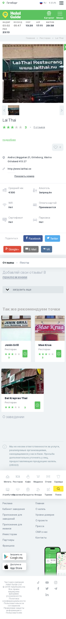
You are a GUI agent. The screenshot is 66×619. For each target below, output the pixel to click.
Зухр (29, 24)
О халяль (41, 509)
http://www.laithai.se (19, 168)
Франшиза (8, 545)
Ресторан (45, 38)
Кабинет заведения (14, 509)
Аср (39, 24)
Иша (6, 31)
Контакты (41, 537)
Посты (24, 262)
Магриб (50, 24)
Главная (30, 38)
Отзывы (8, 262)
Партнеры (8, 540)
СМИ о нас (42, 532)
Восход (18, 24)
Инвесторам (10, 534)
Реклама (7, 503)
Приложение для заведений (12, 516)
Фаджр (6, 24)
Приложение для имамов (12, 526)
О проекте (42, 520)
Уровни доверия (45, 514)
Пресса (40, 526)
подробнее (9, 140)
